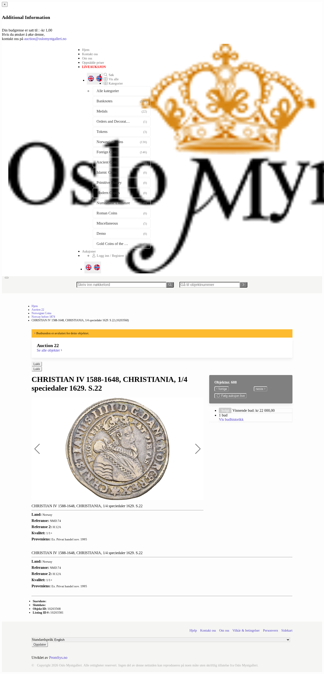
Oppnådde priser (93, 62)
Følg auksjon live (232, 396)
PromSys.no (58, 658)
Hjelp (193, 630)
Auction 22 (38, 309)
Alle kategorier (108, 91)
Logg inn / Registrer (110, 256)
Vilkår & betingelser (246, 630)
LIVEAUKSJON (94, 67)
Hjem (85, 50)
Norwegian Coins (41, 313)
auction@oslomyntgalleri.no (45, 39)
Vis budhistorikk (231, 419)
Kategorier (115, 83)
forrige (222, 389)
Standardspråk (42, 640)
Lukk (36, 364)
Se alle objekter (49, 350)
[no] (97, 267)
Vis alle (113, 79)
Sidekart (286, 630)
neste (260, 389)
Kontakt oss (90, 54)
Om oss (87, 58)
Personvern (270, 630)
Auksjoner (89, 251)
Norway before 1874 (43, 316)
